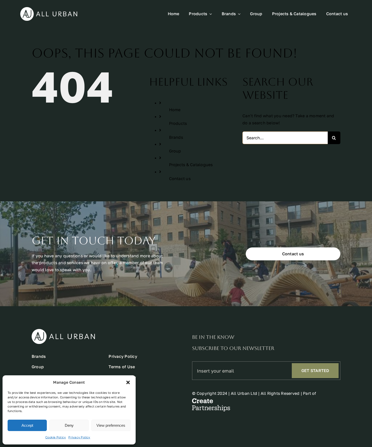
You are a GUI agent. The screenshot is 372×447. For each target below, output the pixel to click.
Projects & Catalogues (191, 164)
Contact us (180, 178)
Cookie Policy (55, 437)
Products (178, 123)
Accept (27, 425)
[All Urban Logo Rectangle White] (48, 9)
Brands (176, 137)
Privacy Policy (79, 437)
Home (175, 109)
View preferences (110, 425)
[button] (128, 382)
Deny (69, 425)
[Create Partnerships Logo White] (211, 400)
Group (175, 150)
